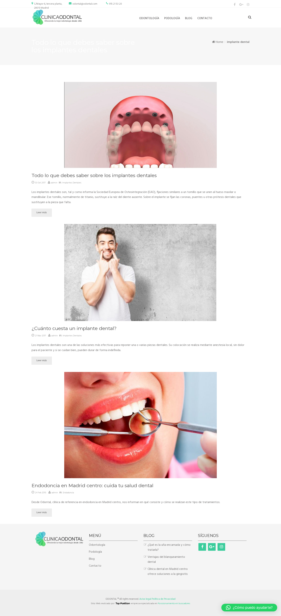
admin (54, 183)
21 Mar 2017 (40, 336)
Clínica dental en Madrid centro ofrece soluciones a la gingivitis (168, 572)
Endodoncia (68, 493)
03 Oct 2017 (40, 183)
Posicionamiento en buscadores (174, 603)
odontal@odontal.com (84, 4)
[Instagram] (248, 4)
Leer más (42, 212)
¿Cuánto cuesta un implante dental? (74, 328)
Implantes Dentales (71, 183)
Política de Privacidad (163, 599)
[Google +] (241, 4)
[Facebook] (234, 4)
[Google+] (212, 547)
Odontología (149, 18)
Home (219, 42)
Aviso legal (145, 599)
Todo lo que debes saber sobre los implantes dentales (94, 175)
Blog (188, 18)
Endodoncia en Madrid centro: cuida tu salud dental (92, 485)
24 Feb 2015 (40, 493)
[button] (249, 607)
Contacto (204, 18)
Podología (172, 18)
